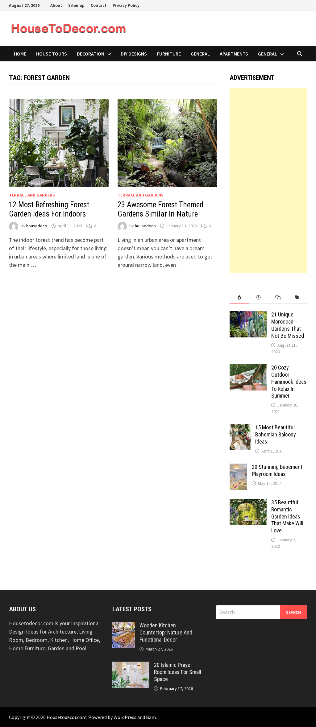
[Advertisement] (268, 180)
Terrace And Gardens (32, 195)
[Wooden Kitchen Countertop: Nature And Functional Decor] (123, 626)
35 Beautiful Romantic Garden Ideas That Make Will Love (287, 516)
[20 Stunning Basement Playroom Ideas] (238, 467)
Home (20, 54)
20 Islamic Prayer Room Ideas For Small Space (177, 672)
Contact (98, 5)
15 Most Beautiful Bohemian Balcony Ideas (275, 434)
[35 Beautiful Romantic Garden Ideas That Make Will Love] (248, 503)
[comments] (278, 297)
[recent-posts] (258, 297)
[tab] (239, 297)
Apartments (234, 54)
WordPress (125, 717)
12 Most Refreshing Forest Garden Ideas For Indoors (49, 209)
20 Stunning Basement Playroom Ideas (277, 470)
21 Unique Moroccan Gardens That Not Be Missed (287, 325)
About (56, 5)
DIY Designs (134, 54)
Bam (151, 717)
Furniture (169, 54)
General (200, 54)
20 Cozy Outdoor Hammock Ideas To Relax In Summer (288, 381)
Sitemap (76, 5)
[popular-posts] (239, 297)
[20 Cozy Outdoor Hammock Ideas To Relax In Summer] (248, 368)
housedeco (36, 226)
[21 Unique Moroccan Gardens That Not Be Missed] (248, 315)
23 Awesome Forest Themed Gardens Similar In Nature (160, 209)
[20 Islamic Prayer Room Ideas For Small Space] (130, 665)
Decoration (90, 54)
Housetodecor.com (66, 717)
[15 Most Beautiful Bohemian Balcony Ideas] (240, 428)
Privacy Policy (126, 5)
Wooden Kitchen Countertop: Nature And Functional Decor (165, 632)
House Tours (51, 54)
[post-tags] (297, 297)
